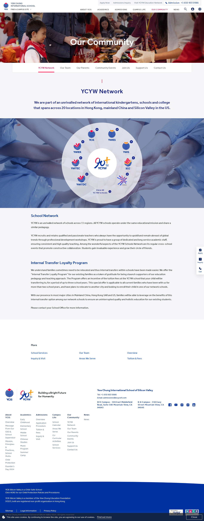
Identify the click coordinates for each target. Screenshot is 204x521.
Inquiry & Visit (38, 358)
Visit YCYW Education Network (148, 2)
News (176, 10)
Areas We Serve (87, 358)
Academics (103, 10)
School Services (39, 352)
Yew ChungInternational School (23, 4)
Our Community (160, 10)
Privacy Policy (50, 510)
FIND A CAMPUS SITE (20, 9)
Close (194, 517)
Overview (132, 352)
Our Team (84, 352)
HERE (12, 492)
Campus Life (139, 10)
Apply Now (105, 2)
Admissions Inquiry (122, 2)
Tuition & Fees (134, 358)
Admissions (121, 10)
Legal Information (28, 510)
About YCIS (86, 10)
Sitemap (9, 510)
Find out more (104, 517)
